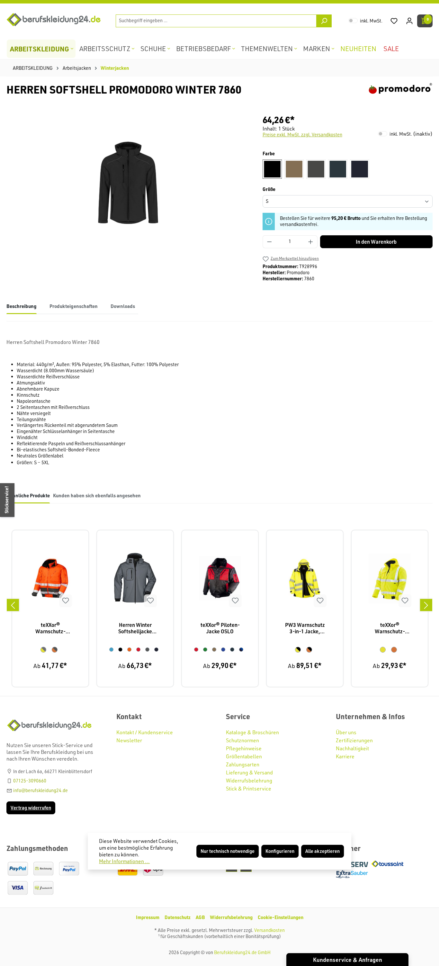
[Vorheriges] (12, 605)
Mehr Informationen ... (124, 861)
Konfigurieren (279, 851)
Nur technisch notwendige (228, 851)
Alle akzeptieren (322, 851)
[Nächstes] (426, 605)
